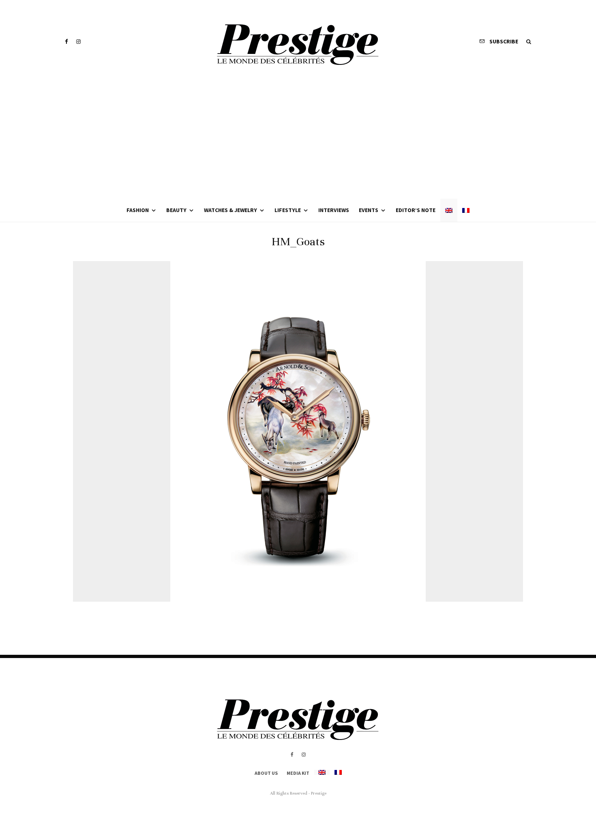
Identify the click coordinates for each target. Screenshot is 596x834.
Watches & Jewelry (230, 210)
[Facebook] (66, 41)
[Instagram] (78, 41)
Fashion (137, 210)
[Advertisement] (298, 138)
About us (266, 773)
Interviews (333, 210)
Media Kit (298, 773)
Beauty (176, 210)
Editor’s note (415, 210)
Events (368, 210)
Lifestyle (287, 210)
